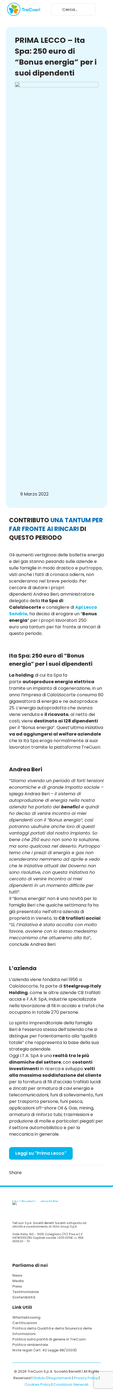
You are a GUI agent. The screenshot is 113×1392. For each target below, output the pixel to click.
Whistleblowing (26, 1317)
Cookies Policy (38, 1384)
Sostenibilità (23, 1297)
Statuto (39, 1378)
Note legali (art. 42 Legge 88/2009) (44, 1350)
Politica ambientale (30, 1344)
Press (17, 1286)
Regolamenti (59, 1378)
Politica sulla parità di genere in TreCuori (49, 1339)
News (17, 1275)
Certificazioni (24, 1322)
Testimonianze (25, 1291)
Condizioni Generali (70, 1384)
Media (18, 1280)
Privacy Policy (86, 1378)
